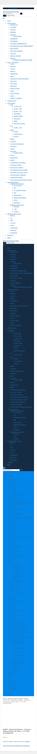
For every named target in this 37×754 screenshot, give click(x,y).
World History (18, 36)
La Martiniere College (16, 177)
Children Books (11, 101)
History (12, 76)
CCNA (12, 225)
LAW (15, 209)
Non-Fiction (13, 83)
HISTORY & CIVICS (19, 123)
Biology (12, 139)
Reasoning (17, 202)
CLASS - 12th (18, 127)
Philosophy (13, 86)
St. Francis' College (15, 165)
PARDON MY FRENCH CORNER (23, 60)
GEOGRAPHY (14, 41)
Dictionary (13, 151)
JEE (15, 193)
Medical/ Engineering (20, 197)
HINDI (15, 121)
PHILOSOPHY (14, 48)
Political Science (15, 88)
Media (9, 237)
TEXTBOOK (17, 113)
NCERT (12, 160)
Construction (14, 228)
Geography (13, 81)
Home (9, 21)
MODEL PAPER (18, 116)
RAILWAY (16, 206)
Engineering (13, 232)
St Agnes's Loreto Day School (19, 172)
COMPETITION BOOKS (17, 184)
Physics (12, 155)
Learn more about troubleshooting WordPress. (16, 745)
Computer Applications (17, 144)
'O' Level (12, 223)
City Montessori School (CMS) (19, 170)
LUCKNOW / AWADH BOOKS (18, 43)
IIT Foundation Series (20, 190)
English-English (18, 153)
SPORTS (12, 58)
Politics (12, 91)
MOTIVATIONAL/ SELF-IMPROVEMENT (21, 46)
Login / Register (12, 8)
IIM (15, 188)
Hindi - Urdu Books (12, 62)
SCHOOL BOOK (13, 698)
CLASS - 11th (18, 111)
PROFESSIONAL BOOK (17, 205)
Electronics (13, 230)
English (16, 131)
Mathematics (14, 157)
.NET (11, 220)
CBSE (11, 130)
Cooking (12, 69)
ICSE (11, 105)
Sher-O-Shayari (14, 93)
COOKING (13, 27)
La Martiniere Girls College (18, 162)
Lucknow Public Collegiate (18, 175)
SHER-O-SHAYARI (15, 56)
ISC (11, 126)
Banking (12, 215)
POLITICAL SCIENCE (16, 51)
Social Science (18, 134)
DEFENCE (13, 32)
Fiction (12, 64)
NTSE (15, 200)
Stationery (10, 235)
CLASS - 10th (18, 109)
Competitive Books (12, 182)
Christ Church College (16, 167)
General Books (11, 23)
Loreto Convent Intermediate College (21, 180)
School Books (11, 103)
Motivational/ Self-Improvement (19, 78)
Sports (12, 96)
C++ (11, 218)
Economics (13, 146)
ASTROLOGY (14, 25)
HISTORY (13, 34)
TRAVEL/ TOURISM (15, 98)
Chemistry (13, 141)
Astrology (13, 66)
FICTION (12, 30)
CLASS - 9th (17, 106)
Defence (12, 71)
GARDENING (14, 38)
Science (16, 136)
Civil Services (18, 185)
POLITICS (13, 53)
